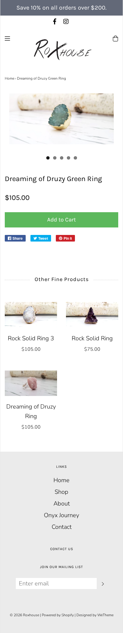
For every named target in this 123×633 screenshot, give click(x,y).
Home (9, 78)
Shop (61, 492)
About (61, 504)
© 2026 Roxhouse (24, 615)
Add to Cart (61, 219)
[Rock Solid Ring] (92, 314)
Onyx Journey (61, 515)
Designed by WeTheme (94, 615)
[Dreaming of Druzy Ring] (31, 383)
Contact (62, 527)
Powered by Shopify (58, 615)
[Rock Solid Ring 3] (31, 314)
